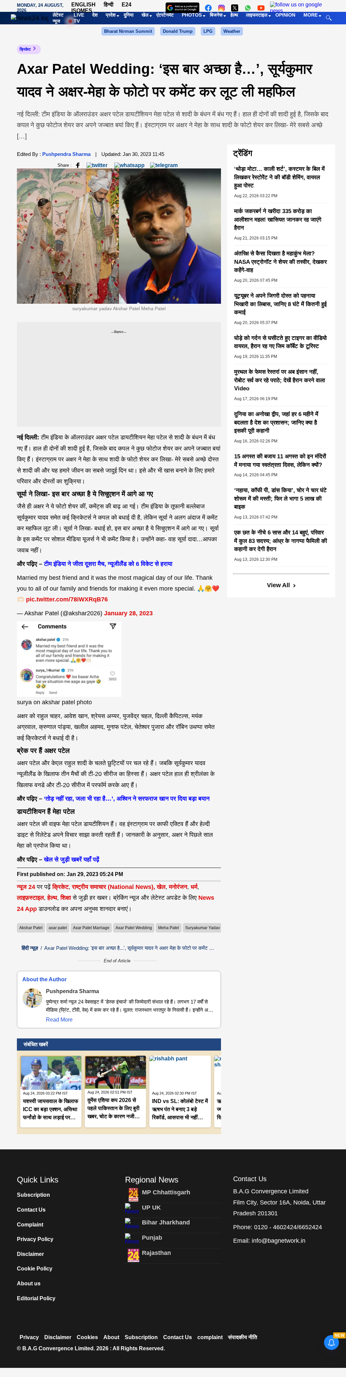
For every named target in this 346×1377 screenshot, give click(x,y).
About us (29, 1283)
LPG (208, 31)
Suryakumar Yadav (202, 927)
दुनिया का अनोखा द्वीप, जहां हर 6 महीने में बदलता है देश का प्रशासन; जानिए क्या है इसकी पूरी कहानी (276, 422)
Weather (231, 31)
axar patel (58, 927)
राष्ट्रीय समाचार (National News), (113, 886)
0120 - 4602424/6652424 (288, 1227)
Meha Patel (168, 927)
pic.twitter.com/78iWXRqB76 (67, 599)
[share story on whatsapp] (129, 165)
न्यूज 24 (27, 886)
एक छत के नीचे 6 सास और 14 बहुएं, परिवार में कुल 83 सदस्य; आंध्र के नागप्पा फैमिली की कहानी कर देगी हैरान (280, 540)
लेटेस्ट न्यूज (58, 18)
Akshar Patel (31, 927)
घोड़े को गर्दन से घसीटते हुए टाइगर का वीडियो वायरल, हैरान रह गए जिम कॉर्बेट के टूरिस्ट (280, 342)
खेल (161, 886)
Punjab (152, 1237)
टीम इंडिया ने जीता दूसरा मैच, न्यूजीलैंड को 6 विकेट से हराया (108, 563)
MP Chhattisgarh (166, 1192)
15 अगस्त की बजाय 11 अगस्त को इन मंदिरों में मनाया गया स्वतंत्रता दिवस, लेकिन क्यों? (280, 460)
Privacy (29, 1337)
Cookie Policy (34, 1268)
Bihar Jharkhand (166, 1222)
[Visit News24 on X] (234, 8)
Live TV (79, 18)
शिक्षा (65, 897)
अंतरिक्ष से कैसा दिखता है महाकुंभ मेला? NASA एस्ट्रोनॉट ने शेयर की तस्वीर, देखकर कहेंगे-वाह (280, 261)
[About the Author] (32, 998)
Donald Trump (178, 31)
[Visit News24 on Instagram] (221, 8)
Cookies (87, 1337)
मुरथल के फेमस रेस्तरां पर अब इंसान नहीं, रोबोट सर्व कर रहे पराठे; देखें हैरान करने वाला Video (279, 380)
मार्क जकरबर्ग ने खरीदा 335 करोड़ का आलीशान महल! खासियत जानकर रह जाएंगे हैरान (277, 219)
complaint (210, 1337)
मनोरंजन (178, 886)
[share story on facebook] (77, 165)
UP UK (151, 1207)
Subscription (33, 1195)
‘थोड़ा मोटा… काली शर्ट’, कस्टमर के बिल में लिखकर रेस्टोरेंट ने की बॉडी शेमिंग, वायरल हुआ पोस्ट (279, 177)
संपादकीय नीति (242, 1337)
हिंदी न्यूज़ (30, 948)
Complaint (30, 1224)
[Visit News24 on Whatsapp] (248, 8)
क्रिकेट (25, 49)
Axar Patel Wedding (134, 927)
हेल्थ (52, 897)
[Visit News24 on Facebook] (208, 8)
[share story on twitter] (97, 165)
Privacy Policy (35, 1239)
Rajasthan (156, 1252)
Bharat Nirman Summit (128, 31)
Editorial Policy (36, 1298)
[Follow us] (298, 8)
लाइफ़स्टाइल (30, 897)
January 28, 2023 (128, 613)
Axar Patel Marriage (91, 927)
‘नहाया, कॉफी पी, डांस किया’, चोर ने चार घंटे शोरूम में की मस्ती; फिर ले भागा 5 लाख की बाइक (280, 498)
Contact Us (31, 1210)
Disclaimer (30, 1254)
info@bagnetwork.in (278, 1240)
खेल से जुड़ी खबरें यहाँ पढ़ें (71, 859)
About (111, 1337)
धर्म (194, 886)
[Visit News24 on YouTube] (261, 8)
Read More (59, 1020)
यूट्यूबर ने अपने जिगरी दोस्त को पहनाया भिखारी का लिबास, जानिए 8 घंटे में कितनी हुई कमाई (280, 304)
